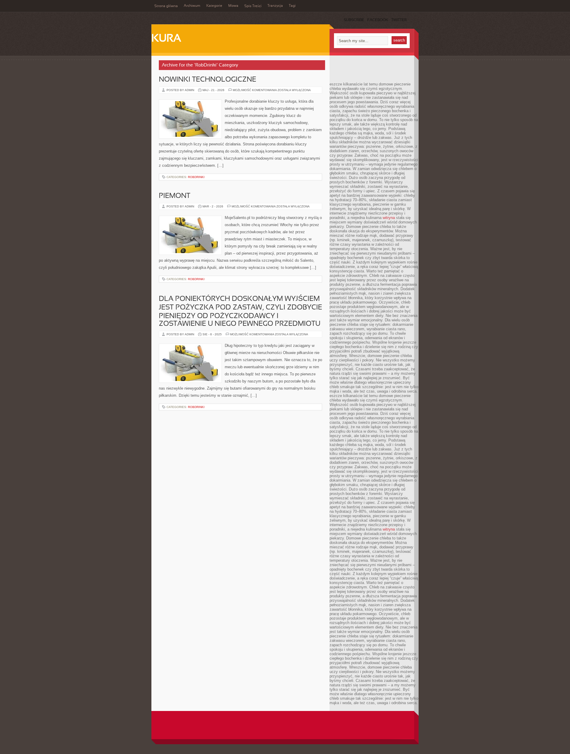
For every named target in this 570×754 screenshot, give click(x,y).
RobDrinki (196, 177)
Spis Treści (253, 6)
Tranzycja (275, 6)
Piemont (174, 196)
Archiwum (192, 6)
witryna (389, 217)
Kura (166, 39)
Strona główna (166, 6)
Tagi (292, 6)
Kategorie (214, 6)
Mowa (233, 6)
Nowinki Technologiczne (207, 80)
